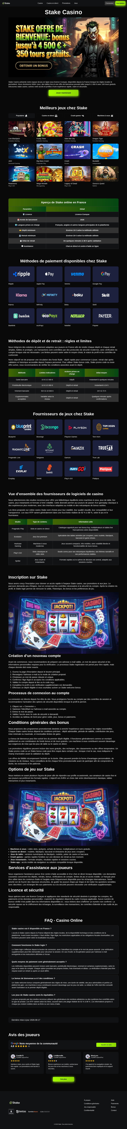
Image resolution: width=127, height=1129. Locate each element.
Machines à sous (103, 115)
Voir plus (63, 1079)
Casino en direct (48, 115)
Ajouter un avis (106, 1045)
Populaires (20, 115)
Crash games (76, 115)
